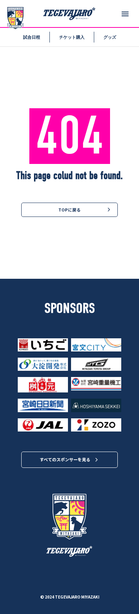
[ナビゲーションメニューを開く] (125, 14)
